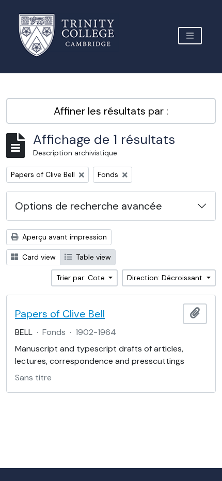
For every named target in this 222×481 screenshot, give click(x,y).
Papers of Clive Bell (60, 314)
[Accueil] (72, 35)
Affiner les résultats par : (111, 111)
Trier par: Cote (81, 277)
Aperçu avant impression (63, 237)
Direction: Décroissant (165, 277)
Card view (38, 257)
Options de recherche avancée (88, 206)
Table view (92, 257)
